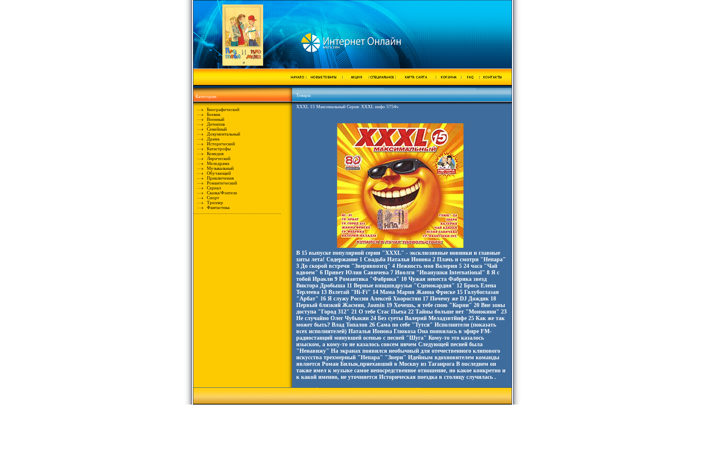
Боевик (213, 114)
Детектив (216, 124)
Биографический (223, 109)
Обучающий (219, 173)
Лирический (219, 158)
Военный (215, 119)
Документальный (223, 133)
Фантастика (218, 207)
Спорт (213, 197)
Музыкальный (220, 168)
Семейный (217, 129)
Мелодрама (218, 163)
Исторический (221, 143)
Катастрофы (219, 148)
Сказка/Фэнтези (222, 192)
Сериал (214, 187)
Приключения (220, 178)
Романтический (222, 182)
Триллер (215, 202)
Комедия (215, 153)
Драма (213, 138)
